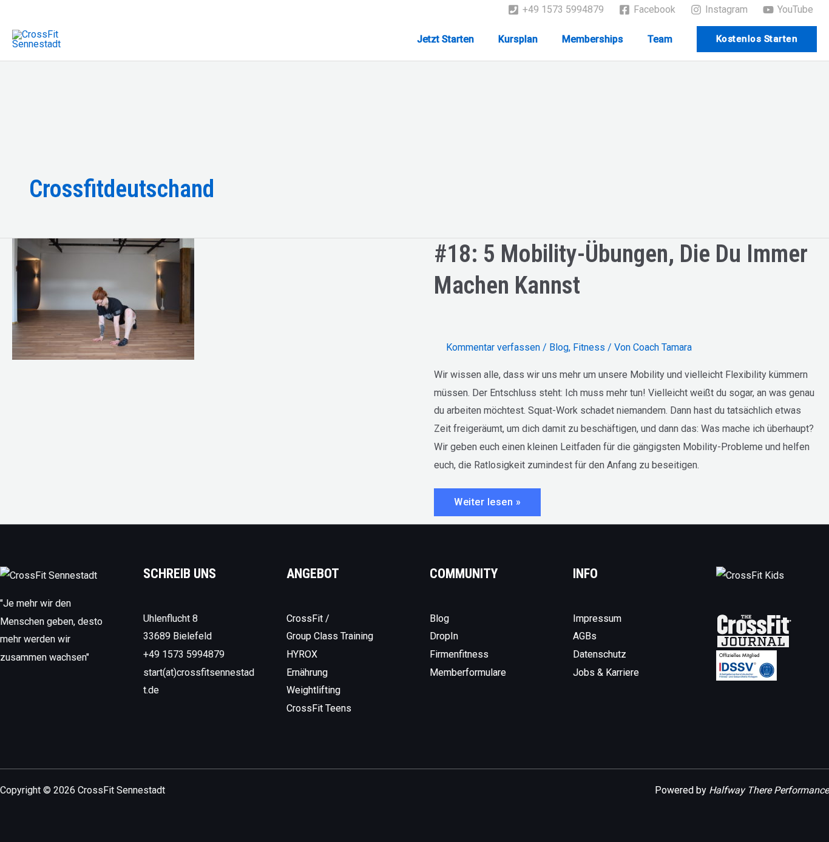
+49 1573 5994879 (184, 654)
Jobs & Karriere (606, 672)
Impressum (597, 618)
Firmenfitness (459, 654)
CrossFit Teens (318, 708)
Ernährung (307, 672)
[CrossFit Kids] (750, 575)
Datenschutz (599, 654)
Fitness (589, 347)
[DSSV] (746, 664)
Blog (559, 347)
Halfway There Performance (769, 790)
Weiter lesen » (487, 506)
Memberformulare (468, 672)
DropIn (444, 636)
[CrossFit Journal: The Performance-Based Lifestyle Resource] (754, 630)
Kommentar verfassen (493, 347)
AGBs (585, 636)
